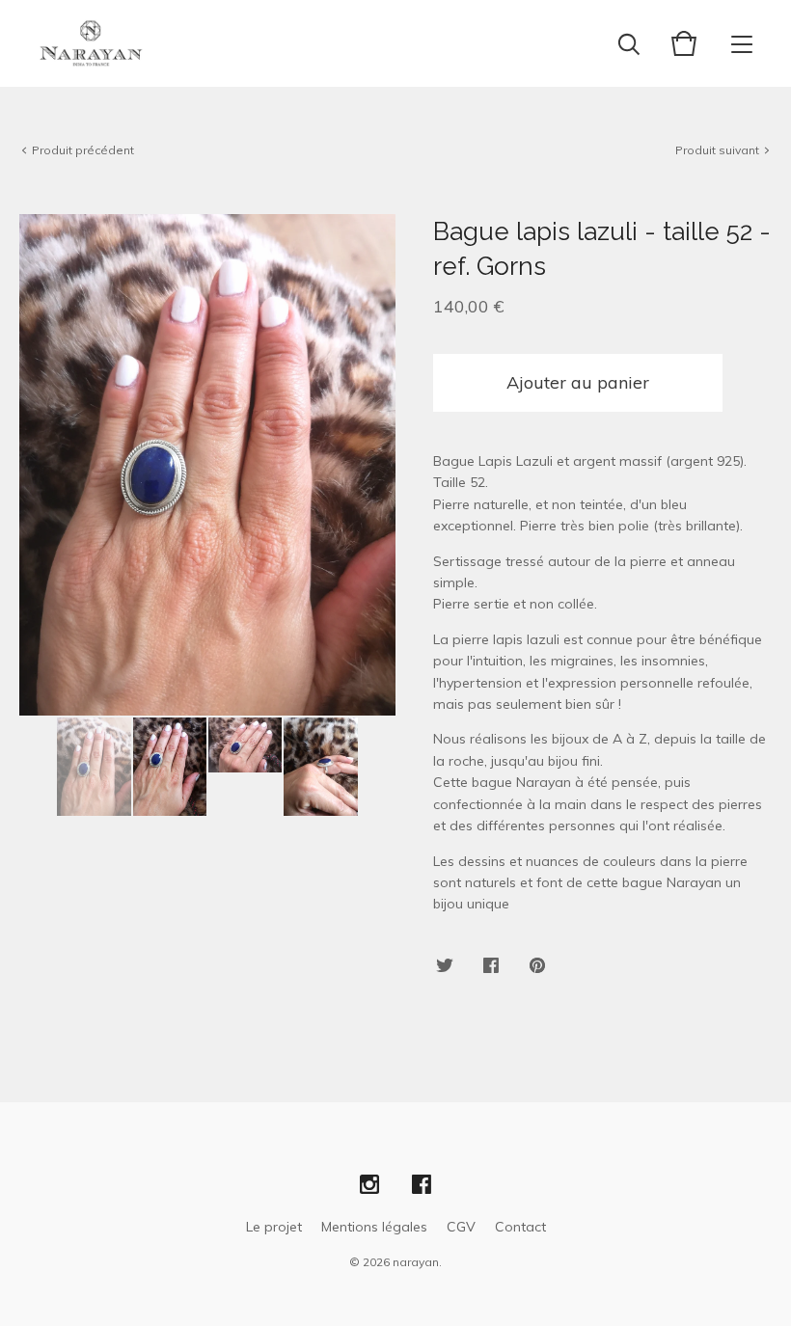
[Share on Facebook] (491, 966)
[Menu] (741, 43)
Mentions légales (374, 1226)
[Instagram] (369, 1185)
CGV (461, 1226)
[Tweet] (444, 966)
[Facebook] (421, 1185)
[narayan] (91, 43)
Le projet (274, 1226)
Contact (520, 1226)
